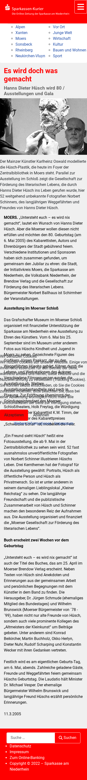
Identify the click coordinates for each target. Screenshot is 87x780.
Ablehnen (41, 415)
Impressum (63, 423)
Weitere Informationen (32, 423)
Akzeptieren (14, 415)
